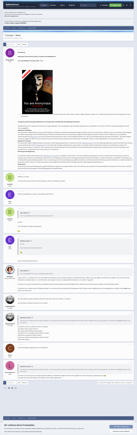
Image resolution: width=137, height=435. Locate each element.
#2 (132, 174)
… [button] (14, 44)
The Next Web (39, 145)
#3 (132, 191)
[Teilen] (129, 49)
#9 (132, 345)
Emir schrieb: (24, 213)
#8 (132, 313)
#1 (132, 49)
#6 (132, 266)
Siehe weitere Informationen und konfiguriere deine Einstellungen (23, 431)
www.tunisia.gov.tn (87, 143)
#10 (132, 362)
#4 (132, 208)
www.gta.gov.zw (34, 136)
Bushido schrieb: (25, 241)
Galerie (62, 5)
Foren (44, 5)
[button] (48, 5)
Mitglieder (72, 5)
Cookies (22, 428)
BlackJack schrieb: (25, 317)
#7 (132, 296)
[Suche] (130, 5)
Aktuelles (53, 5)
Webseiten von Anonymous (51, 156)
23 (18, 44)
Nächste (24, 44)
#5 (132, 236)
